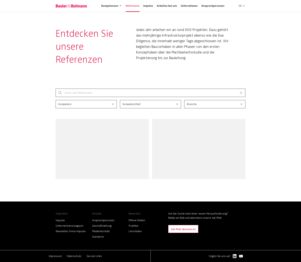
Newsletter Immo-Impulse (71, 231)
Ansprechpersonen (212, 6)
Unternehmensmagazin (69, 225)
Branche (192, 104)
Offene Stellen (137, 220)
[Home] (71, 6)
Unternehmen (189, 6)
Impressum (55, 256)
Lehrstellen (135, 231)
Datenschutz (74, 256)
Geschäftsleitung (102, 225)
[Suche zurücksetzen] (241, 93)
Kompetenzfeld (131, 104)
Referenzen (133, 6)
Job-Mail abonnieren (183, 229)
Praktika (133, 225)
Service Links (94, 256)
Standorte (98, 236)
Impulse (148, 6)
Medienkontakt (101, 231)
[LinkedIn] (235, 256)
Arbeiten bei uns (167, 6)
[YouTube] (241, 256)
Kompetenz (65, 104)
